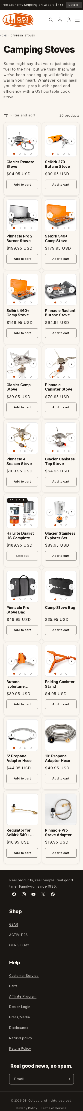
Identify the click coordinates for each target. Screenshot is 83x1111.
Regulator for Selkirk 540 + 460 (18, 832)
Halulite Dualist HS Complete (20, 535)
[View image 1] (14, 154)
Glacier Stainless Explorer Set (60, 535)
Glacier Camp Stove (18, 387)
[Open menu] (77, 20)
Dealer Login (19, 1007)
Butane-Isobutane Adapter (15, 684)
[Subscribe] (68, 1079)
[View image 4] (30, 154)
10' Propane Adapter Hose (57, 758)
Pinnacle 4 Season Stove (19, 461)
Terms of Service (54, 1108)
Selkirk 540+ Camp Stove (56, 238)
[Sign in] (60, 20)
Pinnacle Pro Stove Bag (17, 609)
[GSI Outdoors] (18, 19)
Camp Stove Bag (60, 607)
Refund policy (20, 1038)
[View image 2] (19, 154)
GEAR (13, 924)
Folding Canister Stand (59, 684)
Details (74, 4)
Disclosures (18, 1028)
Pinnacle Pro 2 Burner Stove (19, 238)
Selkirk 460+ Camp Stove (17, 312)
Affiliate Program (22, 996)
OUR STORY (19, 945)
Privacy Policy (26, 1108)
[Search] (51, 20)
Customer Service (24, 976)
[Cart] (68, 20)
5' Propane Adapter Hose (19, 758)
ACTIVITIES (18, 935)
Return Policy (20, 1048)
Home (3, 35)
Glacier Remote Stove (20, 164)
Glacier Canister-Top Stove (60, 461)
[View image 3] (25, 154)
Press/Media (19, 1017)
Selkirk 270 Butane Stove (57, 164)
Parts (13, 986)
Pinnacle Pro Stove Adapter (58, 832)
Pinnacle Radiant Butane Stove (60, 312)
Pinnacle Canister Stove (58, 387)
